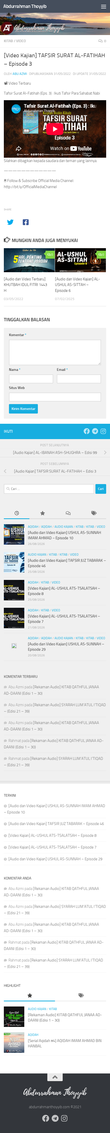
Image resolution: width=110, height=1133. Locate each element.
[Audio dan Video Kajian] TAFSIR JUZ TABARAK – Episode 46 (56, 823)
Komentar (17, 335)
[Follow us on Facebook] (87, 431)
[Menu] (103, 6)
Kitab (8, 41)
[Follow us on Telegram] (95, 431)
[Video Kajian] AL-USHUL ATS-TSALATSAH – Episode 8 (52, 835)
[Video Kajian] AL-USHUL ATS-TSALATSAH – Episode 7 (52, 847)
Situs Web (17, 388)
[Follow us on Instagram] (103, 431)
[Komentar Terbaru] (68, 513)
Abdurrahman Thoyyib (25, 6)
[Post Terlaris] (42, 513)
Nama (14, 370)
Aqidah (33, 527)
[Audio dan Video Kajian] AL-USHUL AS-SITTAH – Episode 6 (77, 285)
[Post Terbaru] (16, 513)
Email (62, 370)
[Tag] (93, 513)
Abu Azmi (20, 74)
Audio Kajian (63, 527)
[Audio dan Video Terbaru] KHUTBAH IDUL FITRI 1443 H (25, 285)
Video (21, 41)
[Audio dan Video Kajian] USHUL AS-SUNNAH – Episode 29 (55, 859)
